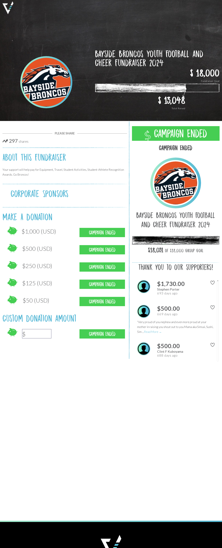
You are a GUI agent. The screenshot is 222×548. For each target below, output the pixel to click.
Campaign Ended (179, 133)
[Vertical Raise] (7, 7)
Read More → (153, 331)
